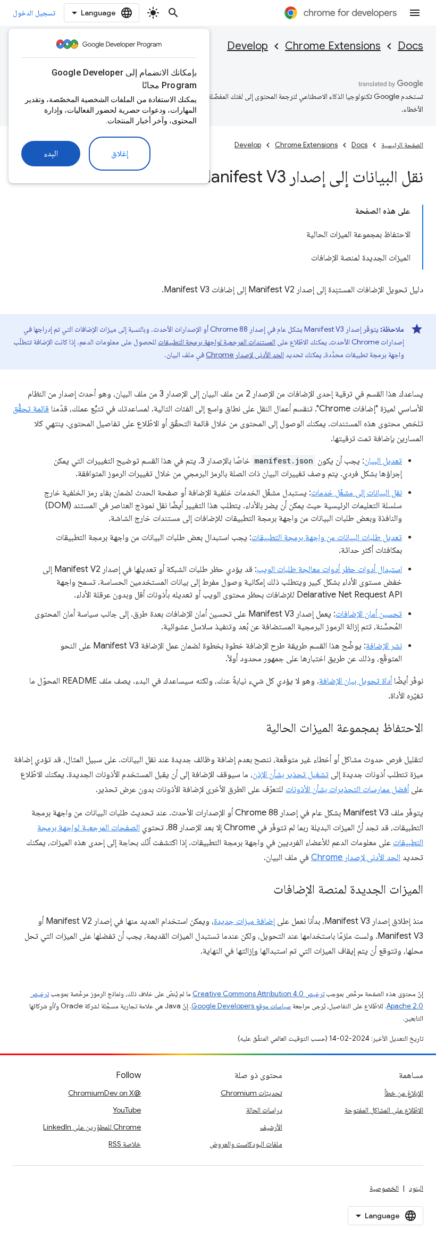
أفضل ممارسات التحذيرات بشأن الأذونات (347, 789)
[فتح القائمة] (414, 13)
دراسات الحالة (264, 1110)
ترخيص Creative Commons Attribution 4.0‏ (258, 993)
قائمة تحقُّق (31, 408)
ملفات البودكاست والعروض (245, 1144)
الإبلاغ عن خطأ (403, 1093)
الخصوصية (384, 1188)
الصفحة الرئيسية (402, 144)
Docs (410, 46)
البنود (416, 1188)
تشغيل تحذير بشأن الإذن (291, 774)
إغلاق (119, 153)
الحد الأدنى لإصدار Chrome (245, 354)
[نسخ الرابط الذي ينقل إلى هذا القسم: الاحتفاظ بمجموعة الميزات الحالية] (255, 728)
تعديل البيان (383, 461)
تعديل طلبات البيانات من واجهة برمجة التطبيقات (326, 537)
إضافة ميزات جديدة (244, 921)
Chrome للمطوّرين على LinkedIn (92, 1127)
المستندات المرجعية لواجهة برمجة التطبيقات (216, 342)
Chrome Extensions (333, 46)
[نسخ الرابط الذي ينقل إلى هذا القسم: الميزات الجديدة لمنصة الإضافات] (262, 890)
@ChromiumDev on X (104, 1093)
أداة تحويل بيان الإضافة (355, 681)
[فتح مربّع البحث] (173, 12)
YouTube (127, 1110)
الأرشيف (271, 1127)
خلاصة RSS (124, 1144)
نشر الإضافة (384, 646)
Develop (247, 46)
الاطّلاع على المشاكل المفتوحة (384, 1110)
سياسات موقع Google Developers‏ (241, 1005)
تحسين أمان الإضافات (369, 614)
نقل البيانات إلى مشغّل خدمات (356, 492)
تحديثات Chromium (251, 1093)
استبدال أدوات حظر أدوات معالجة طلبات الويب (329, 569)
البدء (51, 153)
